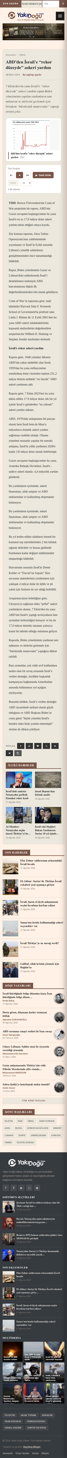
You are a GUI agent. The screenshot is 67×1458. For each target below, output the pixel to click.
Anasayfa (11, 55)
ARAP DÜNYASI (46, 1121)
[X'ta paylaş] (46, 746)
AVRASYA (56, 1135)
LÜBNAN (9, 1135)
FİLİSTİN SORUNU (25, 1142)
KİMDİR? (57, 1128)
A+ (27, 175)
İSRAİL (22, 55)
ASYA (7, 1128)
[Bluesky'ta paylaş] (38, 746)
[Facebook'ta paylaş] (20, 746)
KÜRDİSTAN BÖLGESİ (37, 1128)
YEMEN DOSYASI (36, 1421)
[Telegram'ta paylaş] (9, 753)
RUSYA (18, 1128)
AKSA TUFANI (28, 1415)
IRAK (20, 1121)
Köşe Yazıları (22, 1453)
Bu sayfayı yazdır (32, 74)
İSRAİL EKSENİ (13, 1427)
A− (11, 175)
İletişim (45, 1453)
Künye (35, 1453)
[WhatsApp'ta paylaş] (29, 746)
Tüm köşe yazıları (33, 1100)
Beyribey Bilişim (31, 1447)
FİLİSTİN (9, 1121)
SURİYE (21, 1135)
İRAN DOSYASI (13, 1421)
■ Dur (13, 182)
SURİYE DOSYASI (36, 1427)
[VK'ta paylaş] (55, 746)
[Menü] (60, 16)
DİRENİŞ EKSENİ (38, 1135)
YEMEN (8, 1142)
